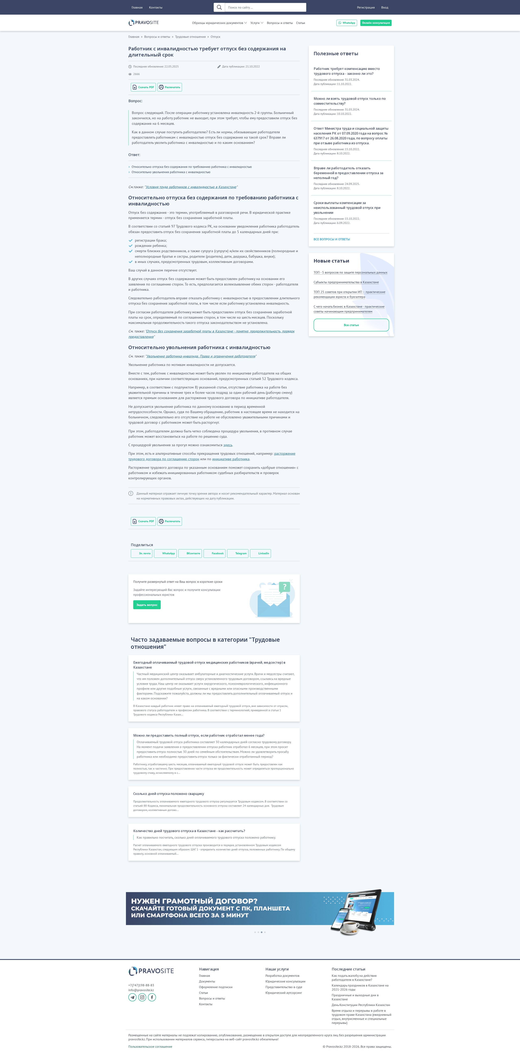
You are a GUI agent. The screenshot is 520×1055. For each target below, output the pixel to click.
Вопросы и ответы (280, 23)
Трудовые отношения (190, 37)
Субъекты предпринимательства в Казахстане (346, 282)
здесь (227, 445)
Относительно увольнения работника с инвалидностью (171, 172)
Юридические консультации (285, 981)
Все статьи (351, 325)
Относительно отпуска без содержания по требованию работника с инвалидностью (192, 167)
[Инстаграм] (142, 997)
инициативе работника (230, 459)
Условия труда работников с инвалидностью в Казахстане (191, 187)
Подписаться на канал (418, 1047)
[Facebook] (152, 997)
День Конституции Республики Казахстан (361, 1005)
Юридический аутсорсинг (283, 993)
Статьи (300, 23)
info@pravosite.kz (141, 990)
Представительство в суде (283, 987)
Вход (384, 7)
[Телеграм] (132, 997)
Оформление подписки (216, 987)
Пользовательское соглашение (150, 1046)
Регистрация (366, 7)
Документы (207, 981)
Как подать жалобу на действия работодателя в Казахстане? (354, 978)
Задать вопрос (146, 605)
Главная (137, 7)
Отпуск (215, 37)
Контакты (155, 7)
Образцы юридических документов (217, 23)
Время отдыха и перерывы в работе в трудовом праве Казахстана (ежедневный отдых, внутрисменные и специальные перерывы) (361, 1016)
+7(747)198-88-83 (141, 985)
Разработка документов (282, 976)
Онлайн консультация (376, 23)
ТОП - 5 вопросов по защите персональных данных (350, 272)
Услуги (255, 23)
